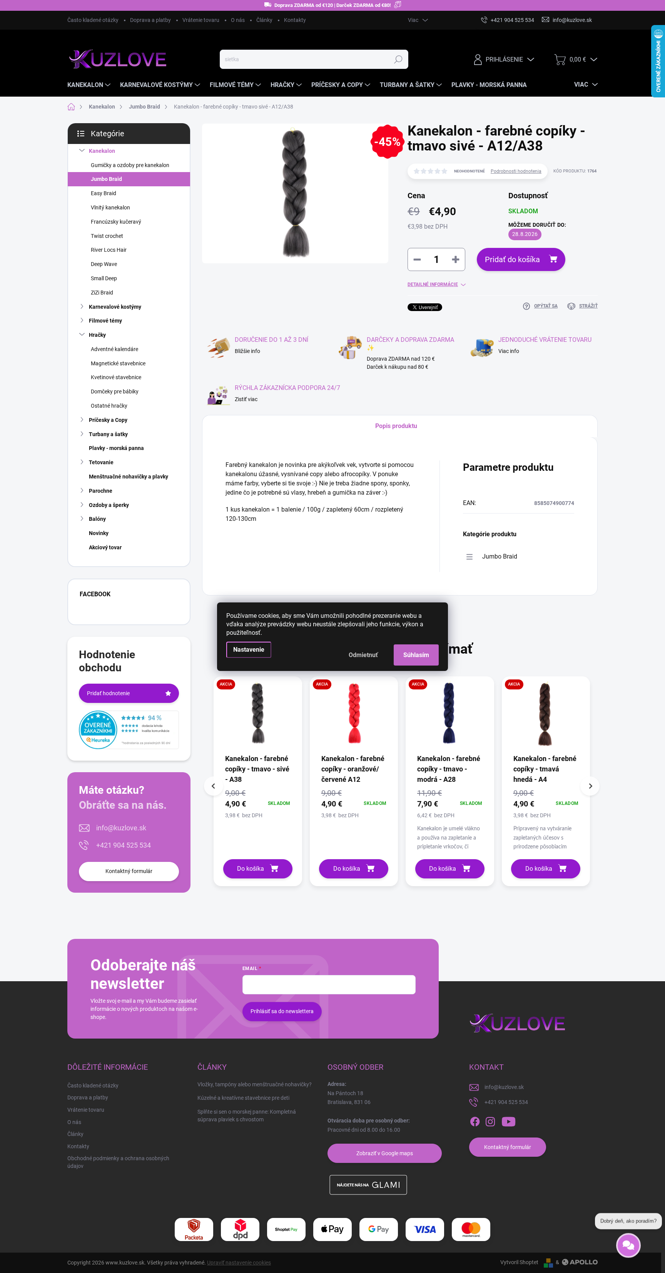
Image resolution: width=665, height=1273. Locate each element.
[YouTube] (508, 1121)
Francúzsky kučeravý (116, 222)
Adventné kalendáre (114, 349)
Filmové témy (105, 321)
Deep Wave (104, 264)
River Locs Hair (109, 250)
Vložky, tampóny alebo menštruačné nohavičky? (254, 1084)
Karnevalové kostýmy (115, 307)
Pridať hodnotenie (108, 693)
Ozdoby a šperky (109, 505)
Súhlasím (416, 655)
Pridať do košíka (512, 259)
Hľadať (398, 59)
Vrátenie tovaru (200, 20)
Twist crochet (107, 236)
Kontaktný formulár (128, 871)
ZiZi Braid (102, 292)
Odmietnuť (363, 655)
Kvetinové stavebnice (116, 377)
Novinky (99, 533)
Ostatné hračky (109, 406)
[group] (258, 781)
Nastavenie (248, 649)
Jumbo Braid (106, 179)
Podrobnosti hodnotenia (516, 171)
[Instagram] (490, 1121)
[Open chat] (628, 1244)
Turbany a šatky (108, 434)
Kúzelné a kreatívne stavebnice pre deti (243, 1098)
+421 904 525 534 (123, 845)
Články (264, 20)
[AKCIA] (258, 717)
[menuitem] (89, 85)
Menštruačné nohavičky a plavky (128, 476)
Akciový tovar (105, 547)
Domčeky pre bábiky (115, 391)
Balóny (97, 519)
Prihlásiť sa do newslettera (282, 1011)
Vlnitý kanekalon (110, 207)
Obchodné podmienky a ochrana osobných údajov (118, 1162)
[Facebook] (475, 1121)
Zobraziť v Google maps (384, 1153)
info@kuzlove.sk (121, 828)
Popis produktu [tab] (396, 426)
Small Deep (104, 278)
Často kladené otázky (93, 20)
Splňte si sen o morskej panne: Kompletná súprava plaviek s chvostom (246, 1115)
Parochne (100, 491)
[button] (258, 803)
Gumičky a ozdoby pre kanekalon (130, 165)
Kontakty (295, 20)
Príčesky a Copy (108, 420)
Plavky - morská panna (116, 448)
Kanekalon (102, 151)
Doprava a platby (150, 20)
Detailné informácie (433, 284)
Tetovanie (101, 462)
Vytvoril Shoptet (519, 1262)
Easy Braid (103, 193)
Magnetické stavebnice (118, 363)
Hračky (97, 335)
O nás (238, 20)
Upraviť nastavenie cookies (239, 1263)
